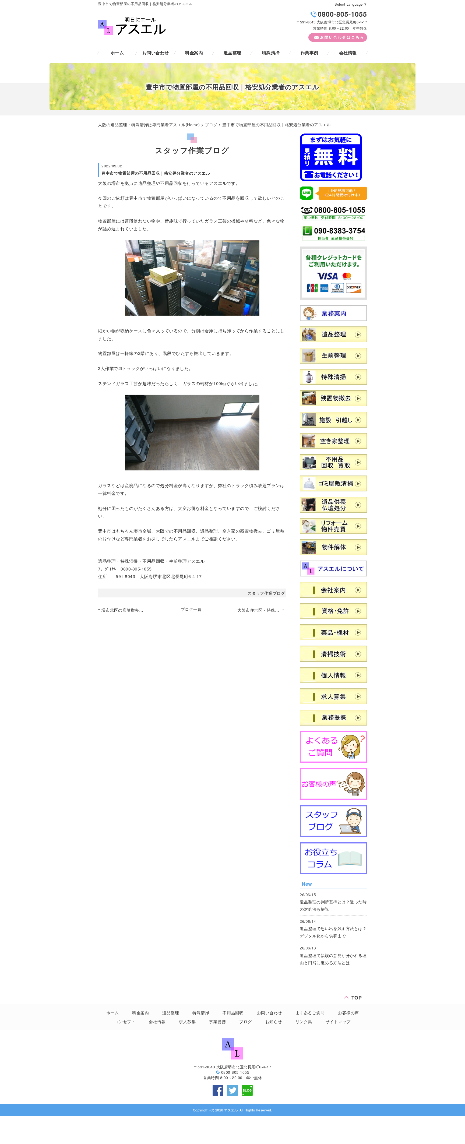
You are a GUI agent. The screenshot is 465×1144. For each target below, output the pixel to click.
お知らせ (273, 1021)
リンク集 (303, 1021)
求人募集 (187, 1021)
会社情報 (348, 53)
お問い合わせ (155, 53)
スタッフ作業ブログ (266, 593)
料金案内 (194, 53)
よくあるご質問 (310, 1012)
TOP (356, 996)
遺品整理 (232, 53)
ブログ (211, 124)
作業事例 (309, 53)
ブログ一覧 (191, 609)
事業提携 (217, 1021)
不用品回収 (233, 1012)
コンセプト (125, 1021)
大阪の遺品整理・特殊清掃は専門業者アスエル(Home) (149, 124)
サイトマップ (338, 1021)
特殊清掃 (271, 53)
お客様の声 (348, 1012)
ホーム (117, 53)
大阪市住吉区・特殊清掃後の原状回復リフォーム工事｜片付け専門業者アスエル (259, 610)
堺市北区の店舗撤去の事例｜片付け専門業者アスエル (123, 610)
